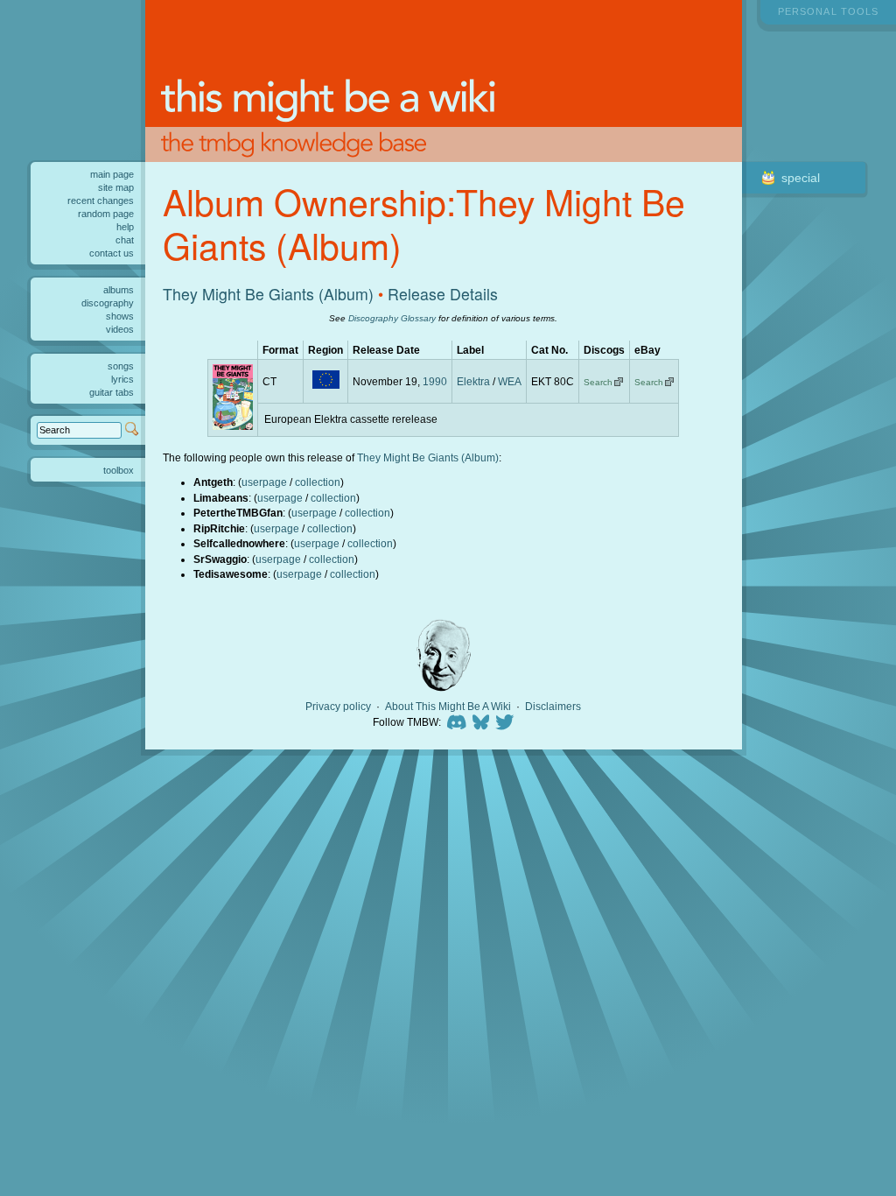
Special (800, 178)
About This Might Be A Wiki (448, 706)
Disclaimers (553, 706)
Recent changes (100, 200)
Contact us (111, 253)
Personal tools (828, 11)
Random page (106, 213)
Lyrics (122, 379)
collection (317, 482)
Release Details (443, 294)
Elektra (473, 381)
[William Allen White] (443, 655)
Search (598, 382)
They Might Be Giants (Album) (268, 294)
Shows (120, 316)
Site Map (116, 187)
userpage (264, 482)
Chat (125, 240)
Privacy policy (338, 706)
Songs (121, 366)
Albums (118, 290)
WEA (510, 381)
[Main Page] (444, 81)
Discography (107, 303)
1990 (435, 381)
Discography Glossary (392, 318)
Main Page (112, 174)
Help (125, 227)
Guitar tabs (111, 392)
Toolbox (118, 470)
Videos (120, 329)
